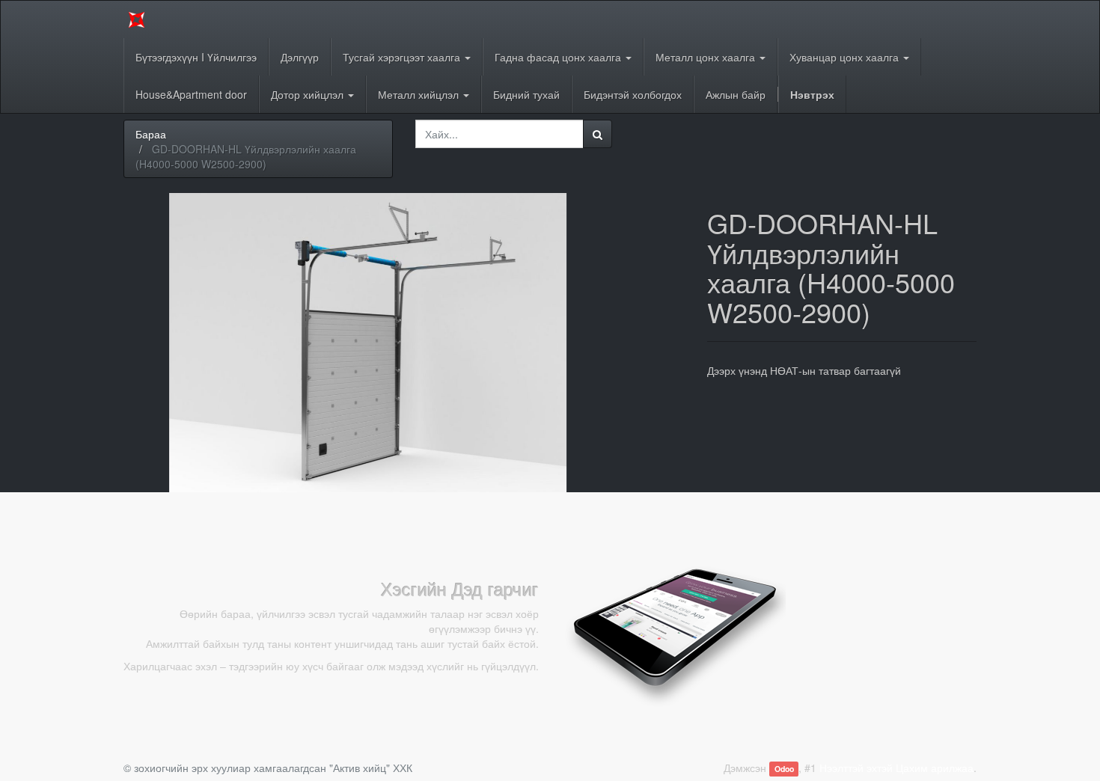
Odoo (784, 768)
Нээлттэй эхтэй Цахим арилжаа (896, 767)
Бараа (150, 133)
